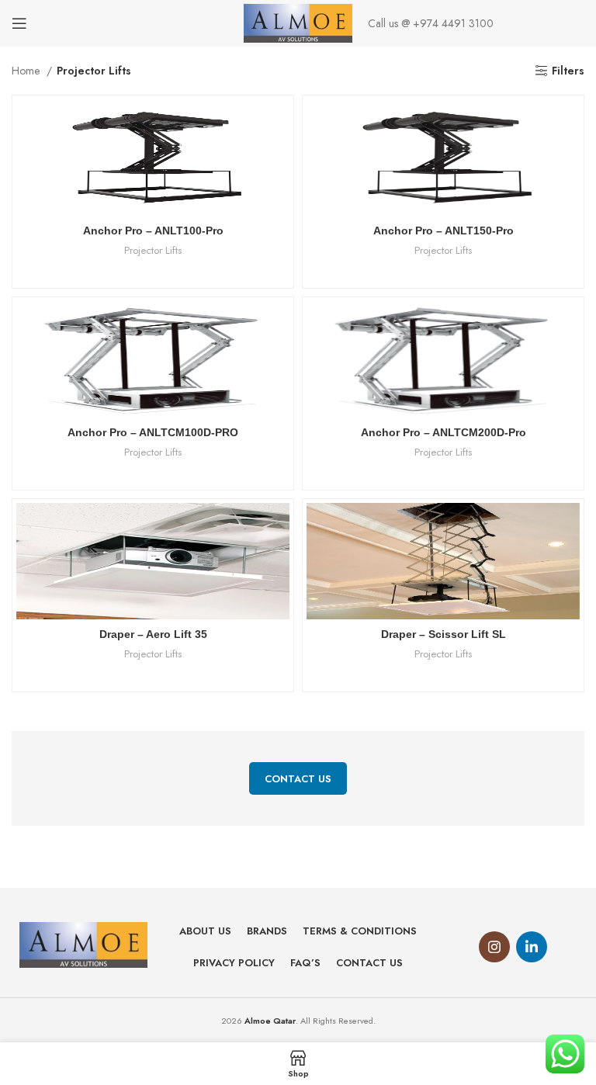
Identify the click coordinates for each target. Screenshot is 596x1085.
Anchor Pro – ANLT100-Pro (153, 230)
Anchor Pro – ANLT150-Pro (443, 230)
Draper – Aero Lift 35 (153, 634)
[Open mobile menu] (19, 23)
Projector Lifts (153, 251)
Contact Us (298, 778)
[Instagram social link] (494, 946)
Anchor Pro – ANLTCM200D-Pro (443, 432)
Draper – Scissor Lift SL (443, 634)
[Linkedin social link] (531, 946)
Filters (568, 71)
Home (27, 70)
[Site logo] (298, 21)
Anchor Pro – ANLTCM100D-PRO (153, 432)
